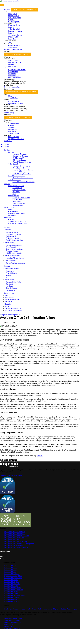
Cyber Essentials (18, 168)
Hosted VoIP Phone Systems (22, 178)
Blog (10, 209)
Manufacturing (17, 206)
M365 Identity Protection (21, 174)
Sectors (7, 184)
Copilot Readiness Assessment (23, 182)
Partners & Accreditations (17, 223)
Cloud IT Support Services (21, 162)
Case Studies (13, 211)
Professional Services (16, 186)
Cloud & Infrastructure (16, 176)
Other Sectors (13, 196)
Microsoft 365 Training (16, 213)
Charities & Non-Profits (21, 198)
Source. (39, 456)
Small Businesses (18, 204)
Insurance (16, 192)
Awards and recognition (17, 221)
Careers (11, 219)
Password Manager (19, 172)
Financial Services (19, 190)
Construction (17, 200)
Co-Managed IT (18, 158)
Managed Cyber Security (21, 166)
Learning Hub (9, 207)
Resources (12, 215)
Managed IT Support (19, 154)
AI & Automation (14, 180)
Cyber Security (13, 164)
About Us (7, 217)
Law (14, 194)
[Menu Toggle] (2, 5)
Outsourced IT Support (20, 156)
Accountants (17, 188)
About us (2, 559)
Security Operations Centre (22, 170)
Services (7, 150)
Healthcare (16, 202)
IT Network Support (19, 160)
